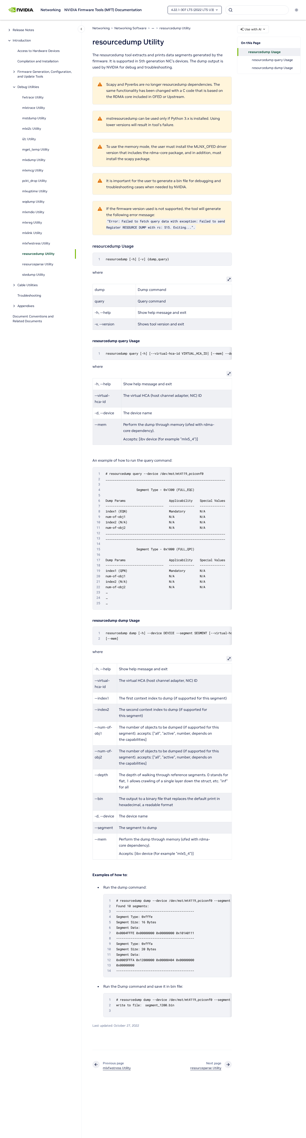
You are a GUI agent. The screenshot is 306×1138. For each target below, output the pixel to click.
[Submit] (230, 10)
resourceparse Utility (37, 264)
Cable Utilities (27, 285)
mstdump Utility (34, 118)
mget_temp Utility (35, 150)
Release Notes (23, 30)
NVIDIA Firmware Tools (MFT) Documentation (103, 9)
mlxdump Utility (33, 160)
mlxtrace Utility (33, 108)
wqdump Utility (33, 202)
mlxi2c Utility (31, 129)
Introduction (22, 41)
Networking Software (130, 28)
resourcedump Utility (38, 254)
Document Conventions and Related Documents (33, 318)
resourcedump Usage (264, 52)
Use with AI (253, 29)
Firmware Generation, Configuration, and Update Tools (44, 74)
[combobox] (257, 10)
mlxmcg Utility (32, 170)
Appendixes (25, 306)
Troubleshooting (29, 296)
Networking (51, 9)
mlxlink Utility (32, 233)
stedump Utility (33, 275)
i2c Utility (29, 139)
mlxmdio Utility (33, 212)
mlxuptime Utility (34, 191)
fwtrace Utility (32, 97)
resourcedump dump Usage (272, 68)
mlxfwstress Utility (36, 243)
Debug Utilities (28, 87)
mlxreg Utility (32, 223)
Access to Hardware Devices (38, 51)
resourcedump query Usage (272, 60)
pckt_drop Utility (34, 181)
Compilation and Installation (37, 61)
